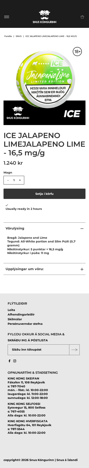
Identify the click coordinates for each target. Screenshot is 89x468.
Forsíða (8, 36)
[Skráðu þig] (74, 350)
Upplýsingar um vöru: (24, 269)
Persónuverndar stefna (25, 323)
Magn (8, 172)
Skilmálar (15, 319)
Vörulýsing (15, 228)
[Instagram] (14, 361)
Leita (11, 310)
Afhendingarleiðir (21, 314)
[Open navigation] (7, 17)
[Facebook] (9, 361)
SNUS (19, 36)
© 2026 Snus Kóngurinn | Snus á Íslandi (48, 460)
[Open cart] (82, 17)
